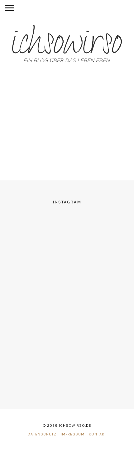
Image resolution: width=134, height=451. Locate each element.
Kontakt (98, 434)
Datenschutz (42, 434)
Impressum (72, 434)
